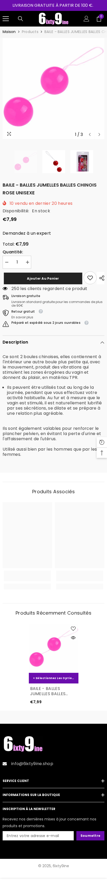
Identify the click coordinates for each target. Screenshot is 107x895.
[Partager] (100, 278)
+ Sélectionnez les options (54, 678)
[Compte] (86, 19)
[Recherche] (20, 19)
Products (30, 31)
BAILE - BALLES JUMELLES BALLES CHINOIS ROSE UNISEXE (48, 691)
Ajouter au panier (41, 278)
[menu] (6, 19)
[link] (90, 277)
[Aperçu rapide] (73, 638)
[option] (53, 88)
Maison (9, 31)
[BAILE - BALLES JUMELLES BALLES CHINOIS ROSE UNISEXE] (53, 648)
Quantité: (13, 252)
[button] (89, 134)
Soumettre (90, 835)
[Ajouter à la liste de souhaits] (73, 629)
